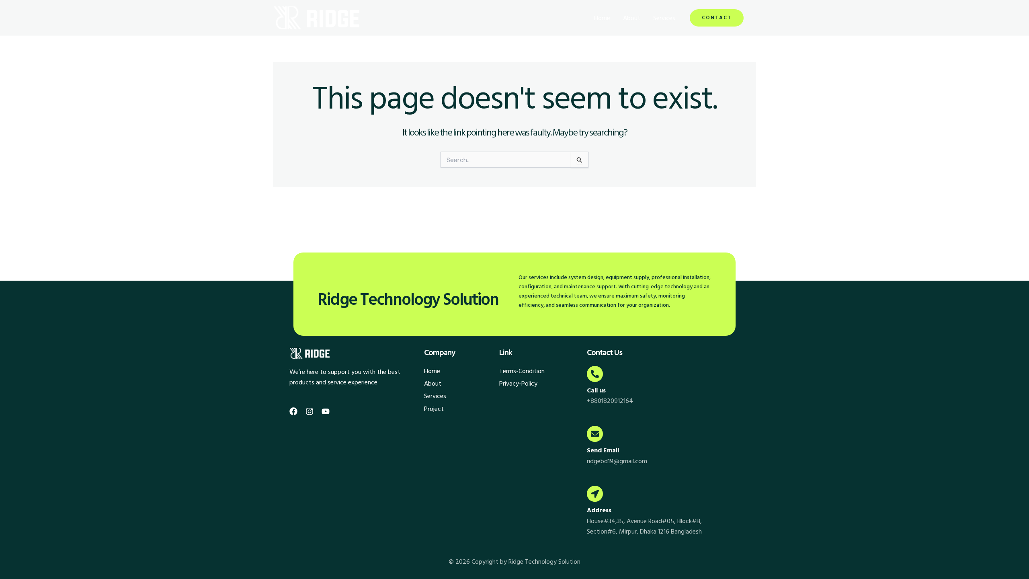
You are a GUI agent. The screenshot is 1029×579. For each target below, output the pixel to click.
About (631, 18)
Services (664, 18)
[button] (717, 18)
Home (602, 18)
